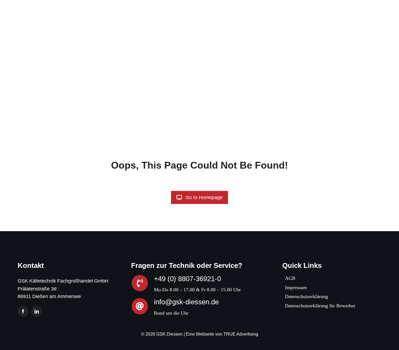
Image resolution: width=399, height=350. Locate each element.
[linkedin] (36, 311)
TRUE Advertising (240, 334)
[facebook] (23, 311)
